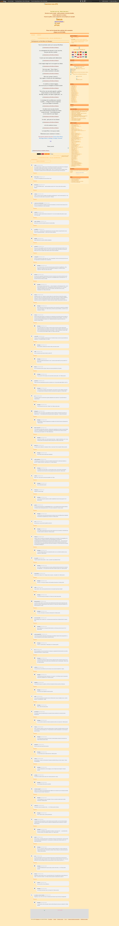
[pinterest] (85, 1)
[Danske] (81, 57)
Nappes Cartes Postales (75, 139)
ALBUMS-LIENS (74, 150)
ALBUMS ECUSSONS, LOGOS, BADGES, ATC (79, 111)
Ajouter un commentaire (41, 161)
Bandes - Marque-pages (75, 134)
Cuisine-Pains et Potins (75, 126)
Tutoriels (72, 142)
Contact (72, 42)
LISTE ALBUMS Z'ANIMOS (75, 120)
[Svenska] (86, 57)
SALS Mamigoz (74, 125)
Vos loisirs (73, 143)
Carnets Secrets (74, 153)
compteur (72, 106)
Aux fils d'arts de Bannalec (75, 182)
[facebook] (80, 1)
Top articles (50, 919)
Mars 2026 (73, 90)
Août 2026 (73, 85)
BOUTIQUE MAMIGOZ (75, 138)
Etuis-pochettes (74, 146)
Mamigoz (37, 919)
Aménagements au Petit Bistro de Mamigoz (41, 41)
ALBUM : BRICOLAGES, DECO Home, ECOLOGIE (79, 110)
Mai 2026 (73, 88)
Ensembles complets (74, 144)
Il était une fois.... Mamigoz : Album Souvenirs (78, 113)
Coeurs (72, 131)
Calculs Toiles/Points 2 (75, 180)
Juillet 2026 (73, 86)
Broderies (73, 140)
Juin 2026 (73, 87)
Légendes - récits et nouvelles (76, 147)
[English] (73, 52)
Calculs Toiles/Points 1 (75, 179)
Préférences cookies (84, 919)
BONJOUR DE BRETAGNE (75, 178)
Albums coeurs (73, 159)
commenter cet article (64, 156)
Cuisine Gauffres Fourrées (75, 162)
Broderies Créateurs (74, 133)
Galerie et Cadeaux (74, 124)
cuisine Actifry (73, 157)
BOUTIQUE (73, 166)
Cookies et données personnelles (73, 919)
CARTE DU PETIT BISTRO (75, 112)
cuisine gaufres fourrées (75, 164)
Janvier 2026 (73, 91)
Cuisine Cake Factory (75, 154)
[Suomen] (83, 57)
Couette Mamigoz (74, 145)
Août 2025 (73, 96)
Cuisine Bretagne (74, 136)
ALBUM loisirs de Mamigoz (75, 165)
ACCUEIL (33, 35)
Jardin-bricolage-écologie (65, 155)
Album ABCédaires (74, 161)
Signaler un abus (60, 919)
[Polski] (78, 57)
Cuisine (72, 127)
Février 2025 (73, 101)
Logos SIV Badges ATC (75, 141)
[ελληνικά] (73, 57)
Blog (72, 37)
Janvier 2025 (73, 102)
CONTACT (39, 35)
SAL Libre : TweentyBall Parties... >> (56, 38)
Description (73, 39)
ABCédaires (73, 149)
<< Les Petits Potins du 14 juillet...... (44, 38)
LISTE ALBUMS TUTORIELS (76, 119)
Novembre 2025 (74, 93)
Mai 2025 (73, 98)
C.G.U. (66, 919)
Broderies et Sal (74, 128)
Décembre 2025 (74, 92)
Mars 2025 (73, 100)
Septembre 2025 (74, 95)
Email (71, 172)
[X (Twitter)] (82, 1)
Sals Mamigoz (73, 158)
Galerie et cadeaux (74, 152)
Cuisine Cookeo (74, 135)
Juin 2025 (73, 97)
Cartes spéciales (74, 148)
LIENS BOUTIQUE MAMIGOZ (76, 114)
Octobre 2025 (73, 94)
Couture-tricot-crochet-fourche (76, 137)
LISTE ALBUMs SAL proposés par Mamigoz (78, 118)
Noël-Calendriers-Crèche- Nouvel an (77, 130)
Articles (72, 132)
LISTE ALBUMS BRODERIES (76, 115)
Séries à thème (73, 155)
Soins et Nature (74, 156)
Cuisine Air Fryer (74, 151)
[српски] (75, 57)
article (72, 160)
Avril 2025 (73, 99)
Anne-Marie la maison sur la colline (77, 181)
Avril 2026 (73, 89)
